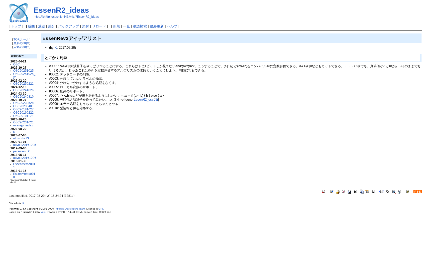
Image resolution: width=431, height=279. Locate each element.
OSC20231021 (23, 122)
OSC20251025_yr (24, 75)
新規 (116, 26)
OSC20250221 (23, 83)
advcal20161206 (24, 157)
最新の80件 (21, 43)
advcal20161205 (24, 144)
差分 (51, 26)
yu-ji (43, 212)
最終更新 (157, 26)
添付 (85, 26)
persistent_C (21, 151)
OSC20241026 (23, 90)
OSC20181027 (23, 109)
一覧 (126, 26)
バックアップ (68, 26)
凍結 (41, 26)
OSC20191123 (23, 115)
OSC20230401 (23, 106)
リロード (99, 26)
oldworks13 (21, 138)
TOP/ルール (21, 39)
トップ (16, 26)
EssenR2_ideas (61, 10)
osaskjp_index (23, 125)
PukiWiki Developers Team (70, 208)
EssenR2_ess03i (145, 99)
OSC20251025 (23, 70)
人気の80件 (21, 46)
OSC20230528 (23, 102)
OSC (16, 64)
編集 (31, 26)
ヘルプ (172, 26)
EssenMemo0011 (24, 165)
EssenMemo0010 (24, 175)
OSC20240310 (23, 96)
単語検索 (140, 26)
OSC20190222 (23, 112)
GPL (101, 208)
